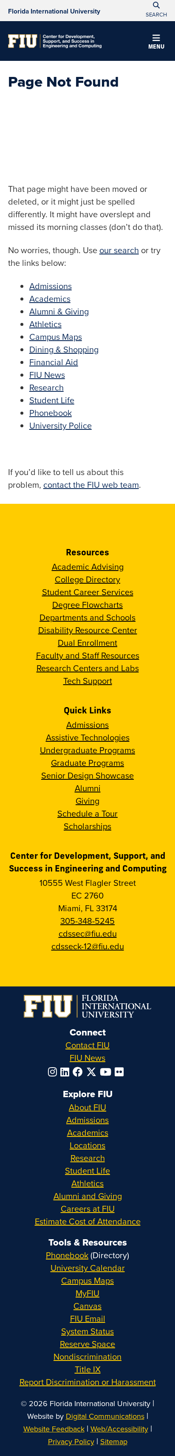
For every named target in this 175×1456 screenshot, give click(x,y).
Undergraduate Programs (87, 750)
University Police (60, 425)
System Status (87, 1331)
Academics (50, 298)
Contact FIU (87, 1045)
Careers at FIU (88, 1208)
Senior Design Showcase (87, 775)
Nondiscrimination (87, 1356)
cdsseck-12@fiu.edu (87, 946)
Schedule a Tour (87, 813)
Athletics (45, 324)
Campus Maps (55, 337)
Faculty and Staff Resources (87, 655)
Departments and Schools (87, 617)
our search (119, 250)
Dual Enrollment (87, 642)
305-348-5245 (87, 921)
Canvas (87, 1306)
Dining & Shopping (64, 349)
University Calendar (88, 1268)
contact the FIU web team (91, 484)
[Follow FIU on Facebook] (79, 1072)
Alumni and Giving (88, 1196)
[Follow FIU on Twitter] (93, 1072)
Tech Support (87, 681)
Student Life (51, 400)
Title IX (88, 1369)
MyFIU (87, 1293)
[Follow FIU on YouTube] (107, 1072)
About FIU (87, 1107)
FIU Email (87, 1318)
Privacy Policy (71, 1441)
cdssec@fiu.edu (88, 933)
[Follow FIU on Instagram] (54, 1072)
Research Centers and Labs (88, 668)
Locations (87, 1145)
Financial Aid (53, 362)
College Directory (87, 579)
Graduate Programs (87, 763)
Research (46, 387)
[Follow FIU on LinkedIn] (66, 1072)
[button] (156, 43)
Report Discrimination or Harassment (88, 1382)
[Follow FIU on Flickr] (121, 1072)
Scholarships (87, 826)
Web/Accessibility (119, 1428)
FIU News (47, 375)
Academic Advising (88, 566)
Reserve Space (87, 1344)
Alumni (88, 788)
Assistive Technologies (88, 737)
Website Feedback (54, 1428)
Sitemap (113, 1441)
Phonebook (50, 413)
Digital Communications (105, 1416)
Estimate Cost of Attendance (88, 1221)
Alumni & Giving (59, 311)
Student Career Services (87, 592)
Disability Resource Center (87, 630)
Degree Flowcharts (87, 604)
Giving (87, 801)
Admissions (50, 286)
